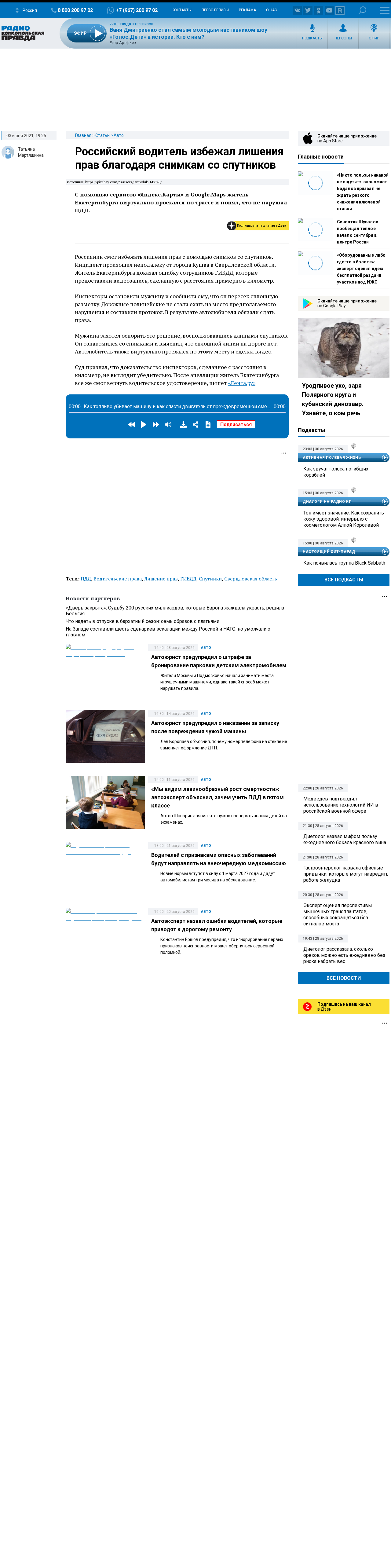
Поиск (362, 10)
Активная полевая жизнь (332, 458)
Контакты (182, 10)
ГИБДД (188, 578)
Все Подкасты (343, 580)
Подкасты (312, 38)
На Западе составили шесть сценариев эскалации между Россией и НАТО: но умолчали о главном (168, 632)
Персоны (343, 38)
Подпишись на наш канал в (261, 225)
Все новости (344, 978)
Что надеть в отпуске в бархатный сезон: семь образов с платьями (142, 621)
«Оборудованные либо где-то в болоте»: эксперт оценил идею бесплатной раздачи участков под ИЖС (361, 268)
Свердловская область (250, 578)
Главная (83, 135)
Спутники (210, 578)
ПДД (86, 578)
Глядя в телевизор (136, 24)
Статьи (102, 135)
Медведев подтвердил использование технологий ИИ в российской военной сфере (340, 805)
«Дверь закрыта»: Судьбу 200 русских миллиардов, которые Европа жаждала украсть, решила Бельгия (175, 611)
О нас (271, 10)
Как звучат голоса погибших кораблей (335, 472)
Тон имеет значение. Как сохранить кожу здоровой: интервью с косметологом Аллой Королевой (343, 519)
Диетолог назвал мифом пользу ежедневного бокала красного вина (344, 839)
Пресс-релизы (215, 10)
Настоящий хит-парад (329, 552)
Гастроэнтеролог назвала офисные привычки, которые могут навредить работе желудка (346, 874)
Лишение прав (161, 578)
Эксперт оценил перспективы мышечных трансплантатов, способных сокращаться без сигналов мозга (337, 914)
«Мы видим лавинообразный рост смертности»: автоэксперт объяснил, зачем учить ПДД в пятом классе (217, 797)
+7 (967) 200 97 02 (137, 10)
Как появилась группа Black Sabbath (344, 563)
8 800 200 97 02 (75, 10)
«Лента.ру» (241, 382)
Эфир (374, 38)
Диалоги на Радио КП (327, 502)
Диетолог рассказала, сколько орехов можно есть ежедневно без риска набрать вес (344, 955)
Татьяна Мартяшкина (31, 152)
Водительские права (117, 578)
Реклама (247, 10)
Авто (119, 135)
